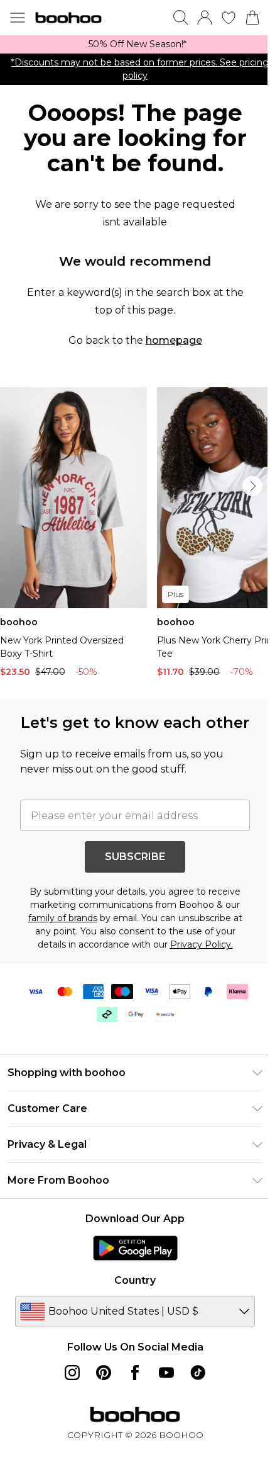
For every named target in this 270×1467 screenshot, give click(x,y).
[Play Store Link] (135, 1247)
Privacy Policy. (201, 944)
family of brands (62, 918)
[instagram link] (72, 1372)
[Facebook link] (135, 1372)
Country (135, 1280)
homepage (174, 340)
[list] (135, 44)
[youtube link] (166, 1372)
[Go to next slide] (252, 486)
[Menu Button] (17, 17)
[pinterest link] (103, 1372)
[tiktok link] (197, 1372)
